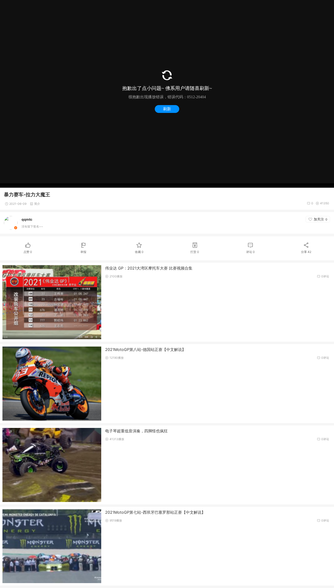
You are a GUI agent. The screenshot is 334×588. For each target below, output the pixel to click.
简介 (37, 204)
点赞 (27, 252)
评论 (250, 252)
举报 (83, 252)
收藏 (139, 252)
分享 (306, 252)
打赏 (194, 252)
